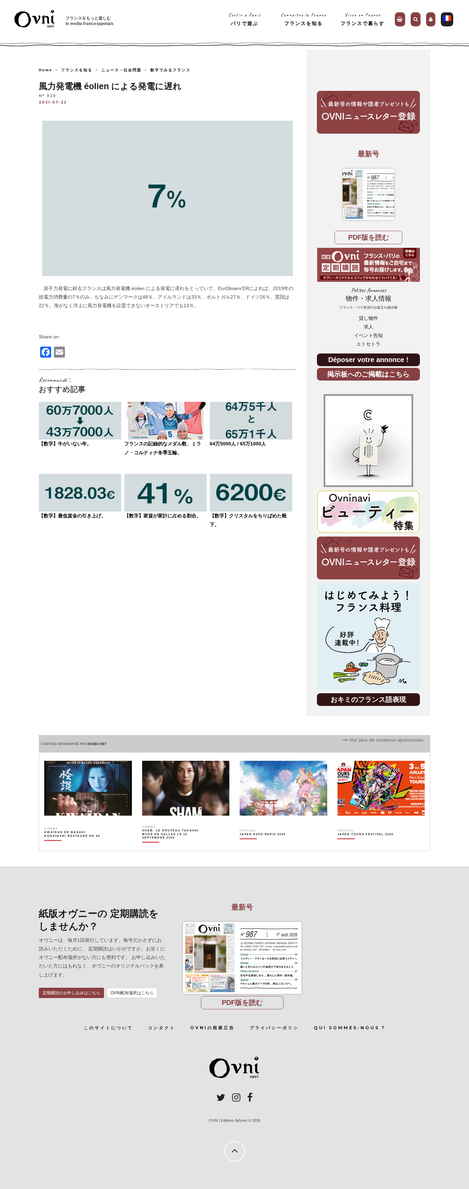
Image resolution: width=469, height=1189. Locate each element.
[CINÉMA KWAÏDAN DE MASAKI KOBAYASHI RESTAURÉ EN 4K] (73, 846)
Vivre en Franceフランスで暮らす (363, 19)
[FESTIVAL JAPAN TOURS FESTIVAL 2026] (365, 846)
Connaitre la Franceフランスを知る (304, 19)
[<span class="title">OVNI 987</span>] (368, 194)
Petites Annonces (368, 298)
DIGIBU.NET (97, 744)
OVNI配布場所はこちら (132, 992)
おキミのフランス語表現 (368, 699)
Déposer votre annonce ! (368, 359)
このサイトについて (108, 1027)
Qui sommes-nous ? (350, 1027)
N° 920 (47, 96)
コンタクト (161, 1027)
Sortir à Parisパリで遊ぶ (244, 19)
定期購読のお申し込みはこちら (71, 992)
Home (45, 70)
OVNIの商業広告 (212, 1027)
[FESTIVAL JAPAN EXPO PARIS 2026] (263, 846)
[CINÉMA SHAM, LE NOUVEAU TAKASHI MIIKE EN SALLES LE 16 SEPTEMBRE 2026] (170, 846)
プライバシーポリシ (274, 1027)
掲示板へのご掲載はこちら (368, 374)
